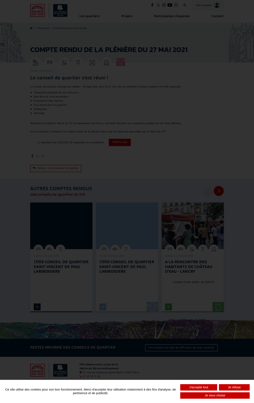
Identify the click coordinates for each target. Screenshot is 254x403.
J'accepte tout (198, 387)
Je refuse (234, 387)
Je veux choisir (215, 395)
